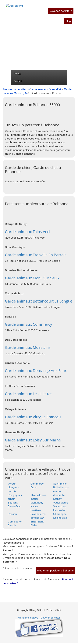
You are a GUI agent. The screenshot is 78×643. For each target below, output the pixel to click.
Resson (12, 513)
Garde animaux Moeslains (28, 347)
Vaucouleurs (60, 502)
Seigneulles (60, 517)
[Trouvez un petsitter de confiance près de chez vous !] (14, 3)
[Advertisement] (39, 47)
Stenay (57, 498)
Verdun (12, 483)
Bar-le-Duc (14, 506)
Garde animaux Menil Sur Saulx (32, 278)
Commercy (37, 483)
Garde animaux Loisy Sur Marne (33, 440)
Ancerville (59, 494)
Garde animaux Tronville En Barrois (35, 254)
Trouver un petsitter (14, 89)
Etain (33, 487)
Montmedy (36, 502)
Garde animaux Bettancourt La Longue (38, 301)
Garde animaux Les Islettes (28, 393)
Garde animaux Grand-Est (45, 89)
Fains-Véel (59, 510)
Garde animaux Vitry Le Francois (33, 416)
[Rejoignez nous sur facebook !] (39, 628)
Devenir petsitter (50, 617)
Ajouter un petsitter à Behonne (55, 570)
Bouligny (13, 502)
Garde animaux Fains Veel (27, 231)
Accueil (17, 73)
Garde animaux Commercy (28, 324)
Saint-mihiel (60, 483)
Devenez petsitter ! (60, 10)
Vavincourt (59, 506)
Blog (68, 21)
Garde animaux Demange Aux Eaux (36, 370)
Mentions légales (28, 617)
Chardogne (60, 513)
